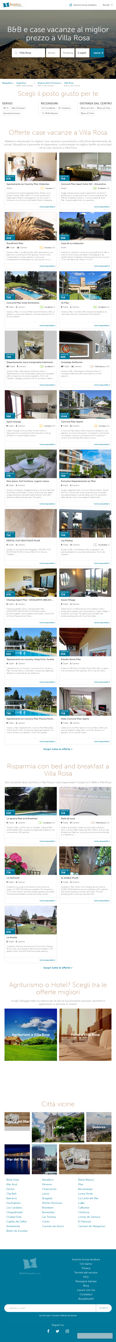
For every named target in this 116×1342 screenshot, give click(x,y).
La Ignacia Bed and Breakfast (22, 818)
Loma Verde (85, 1193)
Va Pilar (65, 302)
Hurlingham (13, 1203)
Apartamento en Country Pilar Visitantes (28, 184)
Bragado (47, 1198)
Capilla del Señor (16, 1221)
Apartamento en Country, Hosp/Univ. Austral (30, 659)
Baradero (47, 1179)
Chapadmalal (14, 1212)
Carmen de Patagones (91, 1226)
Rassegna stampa (86, 1281)
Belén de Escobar (17, 1230)
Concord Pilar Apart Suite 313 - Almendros (83, 184)
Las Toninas (49, 1216)
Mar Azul (11, 1184)
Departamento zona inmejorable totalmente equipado (36, 362)
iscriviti (103, 1308)
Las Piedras (67, 540)
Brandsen (48, 1207)
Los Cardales (14, 1207)
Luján (81, 1203)
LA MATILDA (13, 878)
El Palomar (84, 1221)
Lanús (45, 1193)
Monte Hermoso (52, 1203)
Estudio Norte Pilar (71, 659)
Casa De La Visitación (72, 243)
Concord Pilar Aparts (72, 421)
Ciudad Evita (13, 1216)
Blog (86, 1285)
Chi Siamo (86, 1263)
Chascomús (49, 1189)
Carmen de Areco (53, 1226)
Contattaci (86, 1294)
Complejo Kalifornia (71, 362)
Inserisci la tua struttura (86, 1259)
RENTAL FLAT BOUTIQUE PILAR (23, 540)
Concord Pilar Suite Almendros (23, 302)
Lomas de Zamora (89, 1216)
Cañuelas (83, 1207)
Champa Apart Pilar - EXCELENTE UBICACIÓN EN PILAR (36, 600)
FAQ (86, 1276)
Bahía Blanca (86, 1179)
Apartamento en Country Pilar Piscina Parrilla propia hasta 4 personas (44, 718)
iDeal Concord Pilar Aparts (75, 718)
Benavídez (48, 1212)
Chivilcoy (83, 1212)
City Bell (11, 1193)
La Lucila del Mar (88, 1198)
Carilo (46, 1221)
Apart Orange (14, 421)
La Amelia (12, 937)
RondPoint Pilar (15, 243)
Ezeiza (10, 1189)
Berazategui (85, 1189)
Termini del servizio (86, 1272)
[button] (48, 1331)
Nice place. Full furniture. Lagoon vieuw (28, 481)
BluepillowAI (86, 1298)
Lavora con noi (86, 1290)
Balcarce (11, 1198)
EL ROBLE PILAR (69, 878)
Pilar (80, 1184)
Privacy (86, 1268)
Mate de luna (68, 818)
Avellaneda (13, 1226)
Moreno (47, 1184)
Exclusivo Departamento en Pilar (78, 481)
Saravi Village (68, 600)
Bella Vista (12, 1179)
